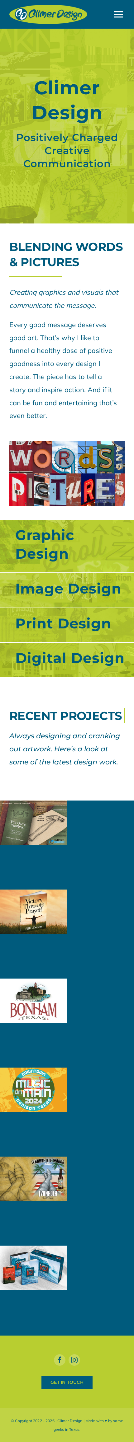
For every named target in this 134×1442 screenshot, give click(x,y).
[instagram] (74, 1360)
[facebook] (59, 1360)
